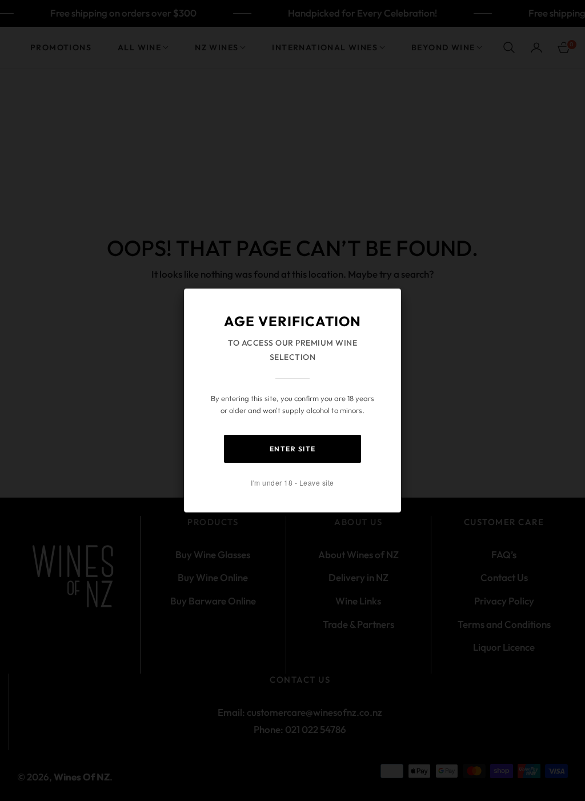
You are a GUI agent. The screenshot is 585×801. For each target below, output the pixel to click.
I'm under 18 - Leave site (292, 482)
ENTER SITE (293, 448)
